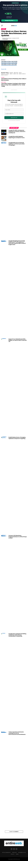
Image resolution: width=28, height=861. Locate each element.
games (11, 72)
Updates (4, 73)
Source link (3, 69)
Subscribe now (14, 117)
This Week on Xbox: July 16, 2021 (9, 63)
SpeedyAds (14, 852)
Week (8, 73)
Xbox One (16, 73)
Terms (17, 854)
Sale (21, 72)
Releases (16, 72)
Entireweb (5, 39)
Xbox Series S (22, 73)
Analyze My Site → (9, 20)
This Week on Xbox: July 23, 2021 (9, 61)
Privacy (12, 854)
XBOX (11, 73)
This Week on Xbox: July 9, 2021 (9, 64)
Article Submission (6, 852)
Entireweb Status (22, 852)
